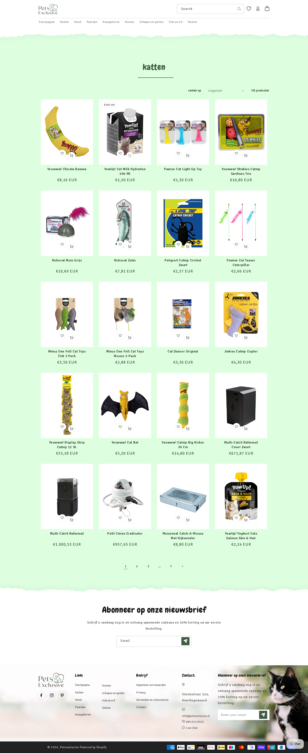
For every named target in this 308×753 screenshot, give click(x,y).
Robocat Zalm (125, 260)
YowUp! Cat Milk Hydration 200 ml (125, 171)
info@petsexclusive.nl (196, 716)
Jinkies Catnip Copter (241, 351)
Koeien (106, 685)
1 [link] (126, 566)
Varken (106, 708)
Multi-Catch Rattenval (67, 533)
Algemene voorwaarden (151, 685)
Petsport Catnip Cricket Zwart (183, 262)
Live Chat (192, 728)
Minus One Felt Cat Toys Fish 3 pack (67, 353)
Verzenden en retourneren (152, 700)
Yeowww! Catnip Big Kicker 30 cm (183, 444)
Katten (79, 692)
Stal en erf (108, 700)
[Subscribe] (185, 641)
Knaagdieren (83, 714)
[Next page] (182, 566)
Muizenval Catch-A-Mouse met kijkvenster (183, 535)
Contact (141, 707)
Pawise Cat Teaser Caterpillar (241, 262)
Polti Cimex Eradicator (124, 533)
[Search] (239, 8)
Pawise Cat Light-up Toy (183, 169)
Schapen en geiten (113, 693)
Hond (78, 700)
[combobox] (210, 9)
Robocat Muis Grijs (67, 260)
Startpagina (82, 685)
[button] (64, 22)
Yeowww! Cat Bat (125, 442)
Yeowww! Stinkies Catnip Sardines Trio (241, 171)
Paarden (80, 707)
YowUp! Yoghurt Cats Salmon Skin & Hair (241, 535)
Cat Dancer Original (183, 351)
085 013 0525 (195, 722)
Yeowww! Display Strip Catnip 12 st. (67, 444)
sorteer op (194, 90)
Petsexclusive (69, 747)
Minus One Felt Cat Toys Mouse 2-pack (125, 353)
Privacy (141, 692)
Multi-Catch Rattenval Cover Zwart (241, 444)
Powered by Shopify (93, 747)
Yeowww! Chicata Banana (67, 169)
